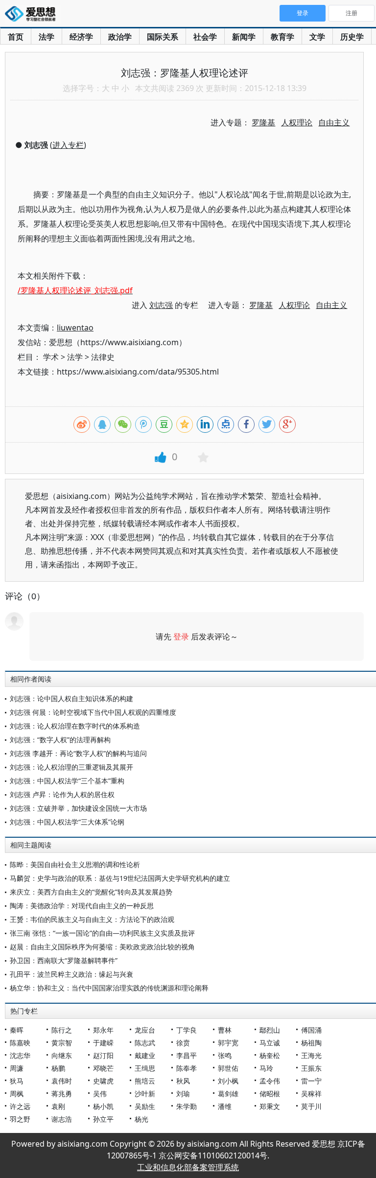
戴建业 (145, 1055)
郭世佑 (228, 1068)
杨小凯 (103, 1106)
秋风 (183, 1080)
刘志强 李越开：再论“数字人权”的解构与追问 (78, 753)
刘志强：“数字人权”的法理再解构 (60, 739)
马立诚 (269, 1042)
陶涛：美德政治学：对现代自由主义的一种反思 (82, 905)
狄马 (17, 1080)
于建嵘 (103, 1042)
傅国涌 (311, 1030)
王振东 (311, 1068)
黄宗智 (61, 1042)
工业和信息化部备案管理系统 (188, 1167)
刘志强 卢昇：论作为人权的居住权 (62, 794)
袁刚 (58, 1106)
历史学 (352, 36)
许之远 (20, 1106)
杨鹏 (58, 1068)
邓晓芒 (103, 1068)
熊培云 (145, 1080)
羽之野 (20, 1119)
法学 (46, 36)
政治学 (120, 36)
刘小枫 (228, 1080)
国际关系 (162, 36)
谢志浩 (61, 1119)
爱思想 (33, 14)
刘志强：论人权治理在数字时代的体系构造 (75, 725)
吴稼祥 (311, 1093)
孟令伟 (269, 1080)
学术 (51, 357)
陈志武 (145, 1042)
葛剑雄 (228, 1093)
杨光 (141, 1119)
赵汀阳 (103, 1055)
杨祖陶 (311, 1042)
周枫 (17, 1093)
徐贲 (183, 1042)
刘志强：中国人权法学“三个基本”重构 (67, 780)
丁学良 (186, 1030)
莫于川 (311, 1106)
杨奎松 (269, 1055)
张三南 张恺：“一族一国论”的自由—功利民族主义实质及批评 (102, 933)
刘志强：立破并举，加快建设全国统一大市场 (78, 808)
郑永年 (103, 1030)
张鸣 (225, 1055)
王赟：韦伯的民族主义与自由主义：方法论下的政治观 (92, 919)
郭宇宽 (228, 1042)
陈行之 (61, 1030)
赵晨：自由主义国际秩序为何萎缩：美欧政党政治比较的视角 (102, 946)
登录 (181, 636)
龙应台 (145, 1030)
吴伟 (100, 1093)
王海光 (311, 1055)
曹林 (225, 1030)
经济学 (81, 36)
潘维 (225, 1106)
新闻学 (244, 36)
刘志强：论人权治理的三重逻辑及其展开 (71, 767)
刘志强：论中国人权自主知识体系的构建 (71, 698)
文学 (317, 36)
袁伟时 (61, 1080)
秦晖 (17, 1030)
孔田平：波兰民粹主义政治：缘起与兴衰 (71, 974)
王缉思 (145, 1068)
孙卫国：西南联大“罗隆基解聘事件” (64, 960)
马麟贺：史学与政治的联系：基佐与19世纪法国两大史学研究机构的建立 (120, 878)
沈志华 (20, 1055)
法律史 (103, 357)
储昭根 (269, 1093)
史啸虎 (103, 1080)
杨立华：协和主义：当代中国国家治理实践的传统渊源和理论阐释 (109, 987)
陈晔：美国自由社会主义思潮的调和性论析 (75, 864)
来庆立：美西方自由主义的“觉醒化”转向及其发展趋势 (91, 891)
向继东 (61, 1055)
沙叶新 (145, 1093)
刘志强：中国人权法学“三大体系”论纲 (67, 821)
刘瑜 (183, 1093)
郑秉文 (269, 1106)
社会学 (205, 36)
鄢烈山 (269, 1030)
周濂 (17, 1068)
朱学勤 (186, 1106)
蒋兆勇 (61, 1093)
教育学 (282, 36)
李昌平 (186, 1055)
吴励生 (145, 1106)
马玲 (266, 1068)
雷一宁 (311, 1080)
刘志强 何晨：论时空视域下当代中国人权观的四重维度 (93, 712)
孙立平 (103, 1119)
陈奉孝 (186, 1068)
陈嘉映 (20, 1042)
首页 (16, 36)
